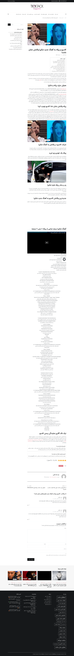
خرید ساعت (56, 14)
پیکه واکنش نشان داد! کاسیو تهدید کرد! (58, 61)
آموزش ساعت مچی (37, 14)
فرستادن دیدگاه (31, 559)
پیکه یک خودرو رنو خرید (61, 63)
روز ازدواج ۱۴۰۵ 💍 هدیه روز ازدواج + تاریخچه (30, 597)
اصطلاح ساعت (61, 597)
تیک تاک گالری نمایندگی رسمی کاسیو (58, 68)
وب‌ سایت (65, 548)
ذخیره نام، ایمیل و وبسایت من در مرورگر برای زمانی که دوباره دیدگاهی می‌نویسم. (56, 555)
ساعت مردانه (61, 640)
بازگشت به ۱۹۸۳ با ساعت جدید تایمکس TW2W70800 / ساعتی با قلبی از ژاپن (45, 586)
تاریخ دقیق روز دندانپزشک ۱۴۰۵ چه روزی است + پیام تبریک (29, 603)
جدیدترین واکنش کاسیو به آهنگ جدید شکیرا (58, 66)
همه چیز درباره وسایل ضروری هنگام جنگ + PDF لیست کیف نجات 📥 (14, 597)
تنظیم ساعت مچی (61, 619)
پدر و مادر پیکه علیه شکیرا (60, 65)
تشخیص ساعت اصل (60, 615)
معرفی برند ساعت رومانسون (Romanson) (36, 487)
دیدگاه (65, 528)
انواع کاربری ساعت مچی (60, 609)
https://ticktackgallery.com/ (53, 477)
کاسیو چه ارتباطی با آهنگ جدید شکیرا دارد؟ (58, 71)
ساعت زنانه (62, 628)
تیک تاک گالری (30, 441)
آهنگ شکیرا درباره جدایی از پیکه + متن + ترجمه (57, 67)
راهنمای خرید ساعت (51, 14)
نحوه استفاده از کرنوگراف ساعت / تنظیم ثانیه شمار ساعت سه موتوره (29, 611)
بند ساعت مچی (62, 612)
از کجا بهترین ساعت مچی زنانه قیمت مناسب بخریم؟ (56, 488)
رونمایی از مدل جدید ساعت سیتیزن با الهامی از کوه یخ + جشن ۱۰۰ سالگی (59, 585)
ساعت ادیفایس (63, 624)
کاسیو (40, 80)
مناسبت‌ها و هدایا (18, 14)
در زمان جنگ (59, 621)
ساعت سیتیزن (62, 634)
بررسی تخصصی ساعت (30, 14)
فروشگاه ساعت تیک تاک (11, 1)
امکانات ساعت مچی (61, 600)
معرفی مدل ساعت (60, 647)
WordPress (54, 654)
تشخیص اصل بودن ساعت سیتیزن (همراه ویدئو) (29, 607)
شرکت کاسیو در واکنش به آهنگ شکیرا (58, 62)
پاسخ (28, 505)
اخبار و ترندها (24, 14)
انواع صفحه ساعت (62, 603)
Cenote (42, 654)
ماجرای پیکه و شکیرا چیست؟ (60, 70)
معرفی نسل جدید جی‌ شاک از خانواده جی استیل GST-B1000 (29, 585)
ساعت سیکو (62, 637)
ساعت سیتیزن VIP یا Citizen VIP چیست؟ (29, 600)
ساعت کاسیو (52, 111)
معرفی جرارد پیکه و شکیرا (60, 60)
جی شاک (64, 621)
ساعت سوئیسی (62, 631)
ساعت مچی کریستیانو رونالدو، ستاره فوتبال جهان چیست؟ (15, 585)
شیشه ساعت (56, 644)
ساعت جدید (57, 624)
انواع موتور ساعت (61, 606)
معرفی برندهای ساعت (44, 14)
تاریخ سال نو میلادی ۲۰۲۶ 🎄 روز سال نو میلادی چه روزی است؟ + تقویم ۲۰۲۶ (14, 603)
